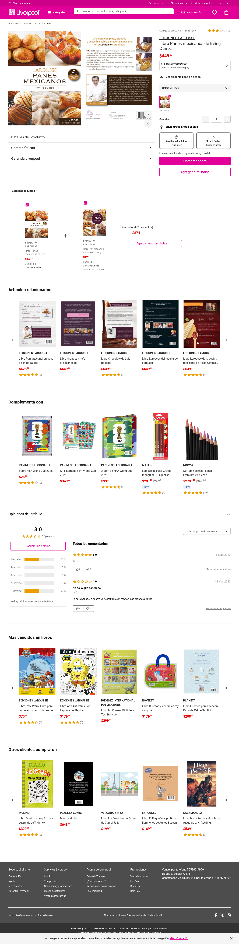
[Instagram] (229, 915)
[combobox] (207, 531)
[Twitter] (222, 915)
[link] (37, 337)
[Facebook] (216, 915)
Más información (179, 938)
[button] (217, 31)
